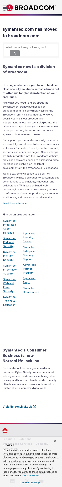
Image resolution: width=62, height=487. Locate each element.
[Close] (55, 441)
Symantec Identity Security (9, 256)
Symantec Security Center (29, 237)
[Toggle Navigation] (6, 8)
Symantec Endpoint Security (9, 242)
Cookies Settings (30, 482)
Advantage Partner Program (29, 268)
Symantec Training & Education (9, 300)
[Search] (15, 53)
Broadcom (31, 7)
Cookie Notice (30, 475)
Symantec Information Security (10, 269)
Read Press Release (15, 203)
